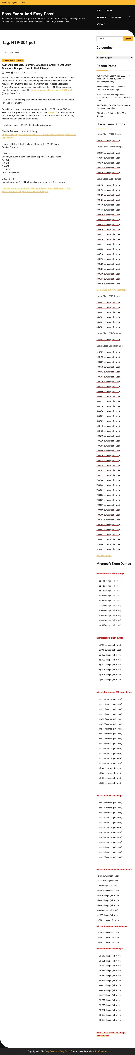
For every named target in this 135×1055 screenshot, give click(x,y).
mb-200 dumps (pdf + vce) (110, 699)
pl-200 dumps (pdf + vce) (110, 773)
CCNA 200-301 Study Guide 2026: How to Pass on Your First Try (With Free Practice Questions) (114, 79)
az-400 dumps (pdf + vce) (110, 615)
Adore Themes (100, 1051)
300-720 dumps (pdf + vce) (108, 264)
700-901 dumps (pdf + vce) (108, 534)
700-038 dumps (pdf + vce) (108, 460)
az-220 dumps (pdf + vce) (110, 601)
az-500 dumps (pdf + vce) (110, 620)
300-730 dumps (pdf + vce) (108, 274)
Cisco (109, 10)
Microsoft (102, 17)
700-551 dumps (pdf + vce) (108, 500)
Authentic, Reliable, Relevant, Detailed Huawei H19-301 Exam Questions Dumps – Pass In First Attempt (36, 66)
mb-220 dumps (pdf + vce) (110, 709)
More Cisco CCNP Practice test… (111, 290)
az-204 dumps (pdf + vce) (110, 595)
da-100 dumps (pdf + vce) (110, 655)
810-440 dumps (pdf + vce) (108, 544)
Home (99, 10)
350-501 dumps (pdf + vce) (108, 307)
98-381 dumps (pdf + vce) (110, 1010)
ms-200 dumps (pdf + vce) (110, 822)
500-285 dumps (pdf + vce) (108, 446)
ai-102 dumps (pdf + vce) (110, 650)
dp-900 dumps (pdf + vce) (108, 890)
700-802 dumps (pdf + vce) (108, 529)
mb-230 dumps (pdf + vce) (110, 714)
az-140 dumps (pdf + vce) (110, 591)
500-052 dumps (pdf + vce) (108, 372)
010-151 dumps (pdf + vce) (108, 352)
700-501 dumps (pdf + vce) (108, 490)
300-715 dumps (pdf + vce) (108, 259)
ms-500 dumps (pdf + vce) (110, 847)
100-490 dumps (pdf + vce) (108, 357)
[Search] (130, 17)
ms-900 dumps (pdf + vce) (108, 915)
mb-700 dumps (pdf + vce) (110, 758)
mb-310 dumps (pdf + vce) (110, 729)
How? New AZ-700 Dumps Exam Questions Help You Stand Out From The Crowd (114, 97)
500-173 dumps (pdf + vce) (108, 367)
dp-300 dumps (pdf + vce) (110, 679)
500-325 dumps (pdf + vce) (108, 386)
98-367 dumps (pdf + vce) (110, 990)
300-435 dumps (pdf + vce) (108, 210)
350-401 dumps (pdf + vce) (108, 302)
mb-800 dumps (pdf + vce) (110, 763)
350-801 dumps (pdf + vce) (108, 322)
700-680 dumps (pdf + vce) (108, 510)
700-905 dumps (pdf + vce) (108, 539)
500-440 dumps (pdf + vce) (108, 426)
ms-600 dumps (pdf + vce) (110, 852)
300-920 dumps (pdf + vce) (108, 172)
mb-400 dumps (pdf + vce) (110, 743)
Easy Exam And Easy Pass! (28, 13)
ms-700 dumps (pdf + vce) (110, 857)
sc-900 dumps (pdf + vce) (108, 920)
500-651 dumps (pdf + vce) (108, 401)
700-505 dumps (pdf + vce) (108, 495)
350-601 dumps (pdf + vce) (108, 312)
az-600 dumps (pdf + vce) (110, 625)
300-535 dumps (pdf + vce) (108, 224)
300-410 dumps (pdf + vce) (108, 185)
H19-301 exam (9, 60)
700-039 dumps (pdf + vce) (108, 465)
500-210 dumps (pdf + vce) (108, 436)
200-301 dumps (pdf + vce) (108, 140)
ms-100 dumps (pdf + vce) (110, 812)
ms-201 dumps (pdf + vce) (110, 827)
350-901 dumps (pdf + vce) (108, 158)
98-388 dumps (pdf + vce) (110, 1020)
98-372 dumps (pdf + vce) (110, 1000)
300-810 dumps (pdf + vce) (108, 284)
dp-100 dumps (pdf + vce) (110, 660)
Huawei (20, 60)
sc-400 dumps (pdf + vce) (108, 942)
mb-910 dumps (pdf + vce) (108, 900)
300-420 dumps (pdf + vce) (108, 195)
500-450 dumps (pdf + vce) (108, 431)
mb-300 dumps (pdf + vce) (110, 724)
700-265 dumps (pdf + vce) (108, 485)
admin (7, 73)
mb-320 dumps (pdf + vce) (110, 734)
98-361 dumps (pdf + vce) (110, 961)
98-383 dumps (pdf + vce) (110, 1015)
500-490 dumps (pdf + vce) (108, 391)
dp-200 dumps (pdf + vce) (110, 665)
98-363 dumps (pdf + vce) (110, 970)
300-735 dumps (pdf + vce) (108, 279)
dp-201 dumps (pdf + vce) (110, 670)
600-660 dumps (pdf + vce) (108, 451)
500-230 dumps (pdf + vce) (108, 382)
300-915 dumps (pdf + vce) (108, 168)
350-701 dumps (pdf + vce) (108, 317)
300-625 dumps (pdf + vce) (108, 244)
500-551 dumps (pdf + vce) (108, 416)
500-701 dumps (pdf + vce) (108, 421)
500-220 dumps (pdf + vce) (108, 441)
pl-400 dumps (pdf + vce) (110, 778)
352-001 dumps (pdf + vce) (108, 339)
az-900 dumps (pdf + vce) (108, 881)
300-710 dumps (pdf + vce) (108, 254)
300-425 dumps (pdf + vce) (108, 200)
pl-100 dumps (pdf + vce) (110, 768)
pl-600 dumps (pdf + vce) (110, 783)
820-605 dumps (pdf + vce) (108, 549)
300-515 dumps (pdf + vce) (108, 219)
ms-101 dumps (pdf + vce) (110, 817)
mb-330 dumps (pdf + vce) (110, 739)
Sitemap (101, 24)
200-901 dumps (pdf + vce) (108, 153)
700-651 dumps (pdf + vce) (108, 505)
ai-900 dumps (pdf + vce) (107, 885)
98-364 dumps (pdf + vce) (110, 975)
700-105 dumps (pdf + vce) (108, 470)
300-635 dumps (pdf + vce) (108, 249)
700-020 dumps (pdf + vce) (108, 455)
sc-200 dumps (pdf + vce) (108, 932)
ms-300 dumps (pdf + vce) (110, 837)
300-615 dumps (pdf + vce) (108, 234)
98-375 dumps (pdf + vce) (110, 1005)
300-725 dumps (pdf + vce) (108, 269)
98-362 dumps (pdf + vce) (110, 966)
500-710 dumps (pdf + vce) (108, 406)
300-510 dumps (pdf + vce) (108, 215)
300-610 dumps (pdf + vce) (108, 229)
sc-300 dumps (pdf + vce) (108, 937)
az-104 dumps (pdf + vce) (110, 581)
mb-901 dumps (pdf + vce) (108, 895)
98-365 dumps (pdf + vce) (110, 980)
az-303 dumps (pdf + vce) (110, 605)
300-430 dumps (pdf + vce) (108, 205)
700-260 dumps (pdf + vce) (108, 480)
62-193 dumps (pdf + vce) (108, 876)
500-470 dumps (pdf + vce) (108, 411)
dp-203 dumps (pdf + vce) (110, 674)
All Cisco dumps (104, 555)
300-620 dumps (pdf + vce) (108, 239)
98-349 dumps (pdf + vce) (110, 956)
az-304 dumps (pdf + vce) (110, 610)
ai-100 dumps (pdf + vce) (110, 645)
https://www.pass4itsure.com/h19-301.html (51, 90)
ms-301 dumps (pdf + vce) (110, 842)
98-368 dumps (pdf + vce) (110, 995)
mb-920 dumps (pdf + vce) (108, 905)
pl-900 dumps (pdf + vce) (107, 910)
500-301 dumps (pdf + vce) (108, 377)
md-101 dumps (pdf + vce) (110, 808)
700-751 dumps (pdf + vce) (108, 520)
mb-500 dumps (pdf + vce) (110, 748)
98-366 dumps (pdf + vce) (110, 985)
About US (116, 17)
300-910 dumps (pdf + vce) (108, 163)
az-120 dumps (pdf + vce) (110, 586)
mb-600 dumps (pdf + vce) (110, 753)
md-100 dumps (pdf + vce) (110, 803)
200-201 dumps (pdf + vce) (108, 362)
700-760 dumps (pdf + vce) (108, 515)
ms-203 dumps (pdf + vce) (110, 832)
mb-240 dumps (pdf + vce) (110, 719)
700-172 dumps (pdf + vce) (108, 475)
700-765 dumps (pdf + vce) (108, 524)
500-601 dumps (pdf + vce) (108, 396)
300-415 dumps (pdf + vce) (108, 190)
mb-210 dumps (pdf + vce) (110, 704)
